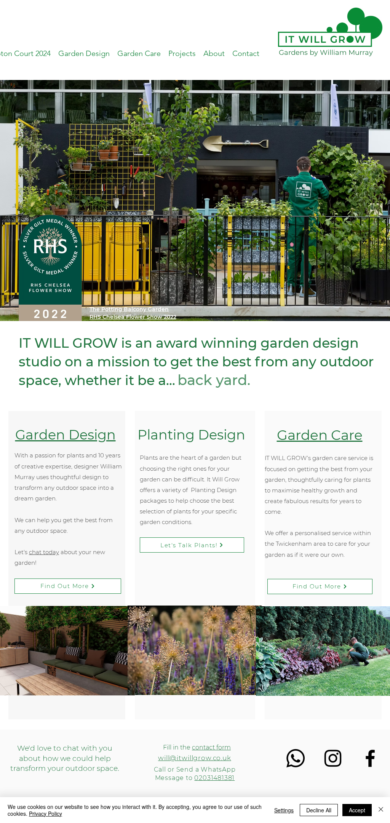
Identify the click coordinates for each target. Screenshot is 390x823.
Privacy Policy (45, 813)
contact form (211, 747)
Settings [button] (284, 810)
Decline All (318, 810)
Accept (357, 810)
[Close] (380, 810)
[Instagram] (332, 758)
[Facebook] (370, 758)
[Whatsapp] (295, 758)
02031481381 (214, 777)
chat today (44, 552)
